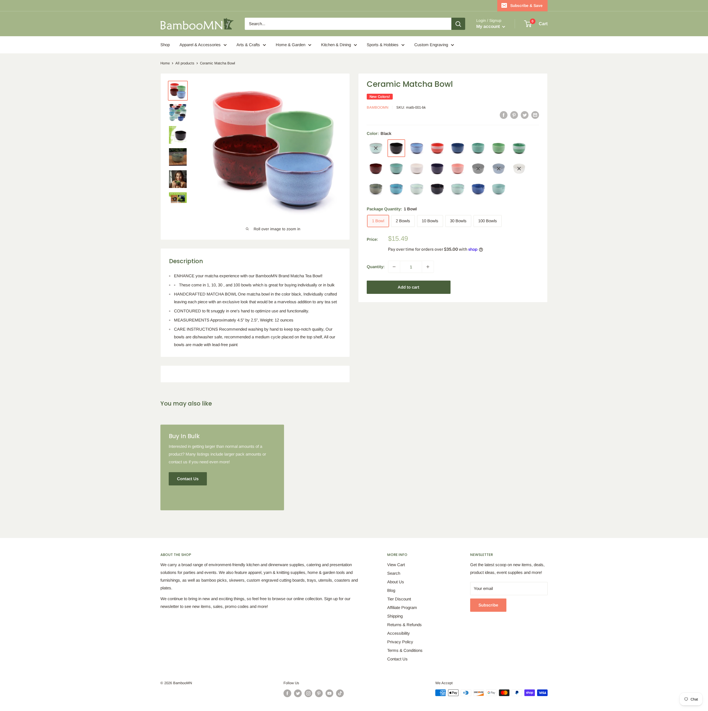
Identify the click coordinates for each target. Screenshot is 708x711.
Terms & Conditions (405, 650)
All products (184, 63)
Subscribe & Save (526, 5)
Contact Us (397, 659)
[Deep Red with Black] (376, 168)
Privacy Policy (400, 641)
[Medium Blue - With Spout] (478, 189)
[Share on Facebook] (503, 115)
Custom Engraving (431, 44)
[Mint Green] (519, 148)
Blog (391, 590)
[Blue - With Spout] (498, 168)
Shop (165, 44)
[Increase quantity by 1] (428, 267)
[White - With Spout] (519, 168)
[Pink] (458, 168)
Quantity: (376, 266)
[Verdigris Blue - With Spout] (396, 189)
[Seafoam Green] (396, 168)
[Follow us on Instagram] (308, 693)
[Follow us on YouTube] (329, 693)
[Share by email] (535, 115)
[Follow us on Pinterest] (319, 693)
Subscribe (488, 605)
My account (488, 26)
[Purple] (437, 168)
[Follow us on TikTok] (340, 693)
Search (393, 573)
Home (165, 63)
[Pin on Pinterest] (514, 115)
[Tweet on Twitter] (525, 115)
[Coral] (437, 148)
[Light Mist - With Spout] (417, 189)
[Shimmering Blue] (417, 148)
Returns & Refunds (404, 624)
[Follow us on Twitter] (298, 693)
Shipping (395, 616)
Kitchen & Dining (336, 44)
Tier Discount (399, 599)
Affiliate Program (402, 607)
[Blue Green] (376, 148)
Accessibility (398, 633)
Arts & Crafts (248, 44)
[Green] (478, 148)
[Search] (458, 24)
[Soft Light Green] (498, 148)
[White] (417, 168)
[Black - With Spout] (478, 168)
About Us (395, 581)
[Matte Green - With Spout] (498, 189)
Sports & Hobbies (383, 44)
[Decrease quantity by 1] (394, 267)
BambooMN (377, 107)
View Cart (396, 564)
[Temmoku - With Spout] (437, 189)
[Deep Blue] (458, 148)
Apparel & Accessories (200, 44)
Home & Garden (290, 44)
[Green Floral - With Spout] (376, 189)
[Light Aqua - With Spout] (458, 189)
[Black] (396, 148)
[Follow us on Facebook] (287, 693)
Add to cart (408, 287)
